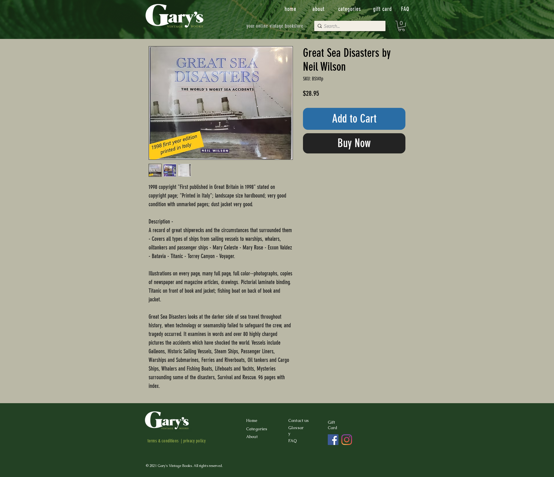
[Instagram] (346, 439)
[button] (401, 26)
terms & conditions (163, 441)
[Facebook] (333, 439)
